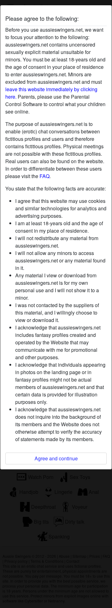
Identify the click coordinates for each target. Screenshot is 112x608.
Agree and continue (56, 458)
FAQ (44, 176)
